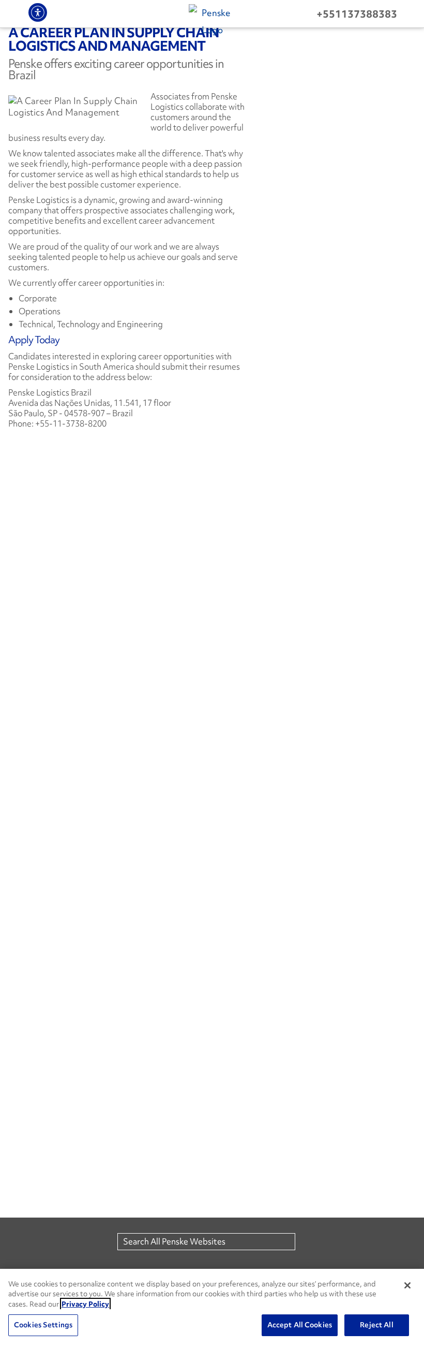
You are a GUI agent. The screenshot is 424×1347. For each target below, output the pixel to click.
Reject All (376, 1324)
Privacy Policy (85, 1304)
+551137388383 (356, 14)
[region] (212, 1308)
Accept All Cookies (299, 1324)
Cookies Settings (43, 1324)
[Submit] (303, 1242)
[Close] (407, 1285)
